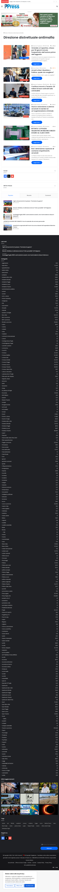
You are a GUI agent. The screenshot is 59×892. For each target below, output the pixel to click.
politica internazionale (7, 574)
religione (4, 624)
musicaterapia (5, 539)
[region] (20, 880)
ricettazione (5, 631)
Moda (3, 527)
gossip (3, 463)
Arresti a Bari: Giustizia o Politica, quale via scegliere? (42, 71)
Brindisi (12, 823)
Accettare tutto (29, 885)
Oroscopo (4, 558)
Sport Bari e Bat (6, 704)
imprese (4, 470)
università (4, 751)
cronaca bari (5, 357)
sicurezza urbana (6, 666)
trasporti (4, 742)
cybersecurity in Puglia (7, 374)
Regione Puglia (31, 825)
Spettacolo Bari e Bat (7, 688)
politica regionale (6, 581)
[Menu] (2, 7)
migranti (4, 520)
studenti (4, 721)
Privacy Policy (48, 862)
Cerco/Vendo (11, 862)
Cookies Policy (40, 862)
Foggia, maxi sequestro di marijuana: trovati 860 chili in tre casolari (25, 1)
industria (4, 485)
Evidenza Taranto (6, 430)
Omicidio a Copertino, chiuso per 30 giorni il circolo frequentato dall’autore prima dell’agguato (43, 51)
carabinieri (18, 823)
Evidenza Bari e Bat (7, 421)
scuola (3, 645)
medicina (4, 513)
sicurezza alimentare (7, 662)
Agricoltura (4, 265)
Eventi (3, 414)
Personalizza (10, 885)
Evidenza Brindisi (6, 423)
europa (4, 411)
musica (4, 536)
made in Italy (5, 506)
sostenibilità (5, 678)
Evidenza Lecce (6, 428)
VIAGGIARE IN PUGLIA (7, 763)
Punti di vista (5, 617)
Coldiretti (4, 334)
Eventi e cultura (6, 416)
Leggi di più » (36, 64)
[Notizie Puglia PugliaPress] (12, 6)
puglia (24, 825)
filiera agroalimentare (7, 440)
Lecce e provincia (6, 503)
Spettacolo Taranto (7, 697)
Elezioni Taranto (6, 400)
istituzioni (4, 496)
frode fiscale (5, 454)
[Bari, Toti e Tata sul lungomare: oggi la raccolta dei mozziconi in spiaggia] (48, 799)
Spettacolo (4, 685)
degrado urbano (6, 378)
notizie (11, 825)
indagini (4, 482)
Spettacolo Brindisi (6, 690)
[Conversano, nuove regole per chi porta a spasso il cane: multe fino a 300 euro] (29, 799)
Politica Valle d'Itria (6, 586)
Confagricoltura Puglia (7, 341)
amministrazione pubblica (8, 289)
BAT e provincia (6, 319)
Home (6, 32)
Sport (3, 702)
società (4, 676)
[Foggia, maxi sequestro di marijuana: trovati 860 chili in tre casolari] (29, 788)
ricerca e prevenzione (7, 626)
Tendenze (4, 735)
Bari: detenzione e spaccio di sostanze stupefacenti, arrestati (42, 151)
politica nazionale (6, 579)
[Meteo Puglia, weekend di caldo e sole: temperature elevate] (29, 810)
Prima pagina (5, 593)
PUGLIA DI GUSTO (6, 612)
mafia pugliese (5, 508)
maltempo (4, 511)
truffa (3, 744)
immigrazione (5, 468)
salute (3, 636)
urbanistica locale (6, 756)
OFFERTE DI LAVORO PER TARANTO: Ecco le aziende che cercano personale (24, 221)
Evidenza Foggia (6, 426)
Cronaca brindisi (6, 359)
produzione (5, 600)
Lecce (41, 823)
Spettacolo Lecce (6, 695)
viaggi (3, 761)
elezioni (4, 397)
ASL (3, 303)
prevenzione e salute (7, 591)
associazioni (5, 305)
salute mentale (5, 640)
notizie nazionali (6, 553)
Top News (4, 739)
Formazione (5, 444)
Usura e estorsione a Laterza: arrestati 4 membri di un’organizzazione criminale (42, 109)
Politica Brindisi (6, 567)
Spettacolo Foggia (6, 692)
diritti (3, 383)
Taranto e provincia (7, 728)
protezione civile (6, 603)
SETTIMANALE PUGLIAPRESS (9, 654)
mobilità (4, 522)
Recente (29, 195)
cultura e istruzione (7, 371)
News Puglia (4, 825)
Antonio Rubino (36, 68)
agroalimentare (6, 267)
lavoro (3, 501)
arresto (4, 293)
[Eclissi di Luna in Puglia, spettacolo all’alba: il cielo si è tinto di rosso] (48, 810)
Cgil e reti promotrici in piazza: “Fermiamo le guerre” (28, 201)
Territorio (4, 737)
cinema (4, 326)
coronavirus (5, 348)
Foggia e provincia (6, 442)
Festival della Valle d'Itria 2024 (9, 437)
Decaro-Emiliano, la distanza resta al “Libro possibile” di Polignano (32, 208)
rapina (3, 619)
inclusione (4, 480)
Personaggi (5, 560)
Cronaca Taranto (6, 367)
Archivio (29, 862)
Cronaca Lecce (6, 364)
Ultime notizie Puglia (46, 825)
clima (3, 331)
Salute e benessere (7, 638)
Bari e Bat (4, 315)
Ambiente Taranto (6, 286)
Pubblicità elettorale (7, 607)
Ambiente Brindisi (6, 279)
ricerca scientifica (6, 629)
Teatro (3, 730)
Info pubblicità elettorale (30, 865)
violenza (4, 765)
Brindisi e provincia (6, 322)
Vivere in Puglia (6, 770)
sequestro (4, 650)
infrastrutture (5, 489)
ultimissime (5, 749)
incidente (4, 477)
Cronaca (4, 352)
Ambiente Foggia (6, 282)
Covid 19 (4, 350)
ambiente (4, 275)
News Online (5, 546)
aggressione (5, 263)
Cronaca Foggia (6, 362)
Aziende (4, 310)
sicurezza (4, 659)
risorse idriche (5, 633)
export (3, 433)
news (3, 541)
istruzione (4, 499)
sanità (3, 643)
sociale (4, 673)
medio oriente (5, 515)
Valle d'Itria (4, 758)
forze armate (5, 447)
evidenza (31, 823)
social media (5, 671)
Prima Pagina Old (6, 595)
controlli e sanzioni (6, 345)
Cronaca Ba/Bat (6, 355)
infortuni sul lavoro (6, 487)
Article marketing (6, 298)
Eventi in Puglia (6, 418)
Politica (4, 562)
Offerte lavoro (5, 555)
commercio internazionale (8, 336)
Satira (4, 718)
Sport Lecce (5, 711)
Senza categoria (6, 647)
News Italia (5, 544)
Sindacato (4, 669)
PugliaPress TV (6, 614)
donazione (4, 385)
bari (8, 823)
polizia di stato (18, 825)
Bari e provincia (6, 317)
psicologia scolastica (7, 605)
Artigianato (4, 300)
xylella (3, 775)
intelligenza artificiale (7, 494)
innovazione (5, 492)
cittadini (4, 329)
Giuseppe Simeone (37, 104)
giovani (4, 459)
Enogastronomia (6, 404)
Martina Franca (48, 823)
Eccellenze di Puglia (7, 390)
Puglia (3, 610)
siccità (3, 657)
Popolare (10, 195)
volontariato (5, 772)
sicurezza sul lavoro (7, 664)
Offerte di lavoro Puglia (20, 862)
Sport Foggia (5, 709)
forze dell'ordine (6, 449)
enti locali (4, 407)
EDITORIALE (5, 395)
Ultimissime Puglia (6, 828)
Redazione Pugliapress (37, 45)
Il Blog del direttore (6, 466)
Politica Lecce (5, 577)
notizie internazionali (7, 548)
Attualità (4, 308)
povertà (4, 588)
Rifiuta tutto (19, 885)
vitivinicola (4, 768)
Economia (4, 393)
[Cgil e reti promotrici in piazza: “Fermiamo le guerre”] (8, 203)
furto (3, 456)
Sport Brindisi (5, 706)
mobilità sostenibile (6, 525)
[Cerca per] (57, 7)
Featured (4, 435)
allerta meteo (5, 270)
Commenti (48, 195)
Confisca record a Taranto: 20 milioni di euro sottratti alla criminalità (43, 88)
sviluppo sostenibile (7, 725)
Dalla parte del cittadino (8, 376)
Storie (3, 716)
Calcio (3, 324)
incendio (4, 473)
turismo (4, 747)
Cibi (4, 532)
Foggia (36, 823)
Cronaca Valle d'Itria (7, 369)
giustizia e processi (6, 461)
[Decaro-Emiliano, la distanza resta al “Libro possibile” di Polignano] (8, 210)
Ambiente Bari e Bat (7, 277)
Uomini (3, 754)
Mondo (3, 529)
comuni (4, 338)
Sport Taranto (5, 713)
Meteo (3, 518)
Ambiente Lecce (6, 284)
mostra (4, 534)
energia (4, 402)
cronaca (24, 823)
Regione (4, 621)
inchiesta (4, 475)
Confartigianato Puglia (7, 343)
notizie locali (5, 551)
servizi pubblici (5, 652)
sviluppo (4, 723)
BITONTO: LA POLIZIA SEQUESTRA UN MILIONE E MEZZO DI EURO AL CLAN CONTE (43, 131)
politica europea (6, 570)
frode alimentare (6, 452)
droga (3, 388)
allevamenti (5, 272)
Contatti (34, 862)
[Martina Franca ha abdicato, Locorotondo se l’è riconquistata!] (10, 788)
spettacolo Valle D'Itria (7, 699)
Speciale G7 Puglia (6, 683)
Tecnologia (4, 732)
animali (4, 291)
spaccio (4, 680)
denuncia (4, 381)
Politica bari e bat (6, 565)
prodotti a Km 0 (6, 598)
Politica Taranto (6, 584)
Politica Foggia (5, 572)
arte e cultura (5, 296)
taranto (37, 825)
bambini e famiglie (6, 312)
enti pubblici (5, 409)
